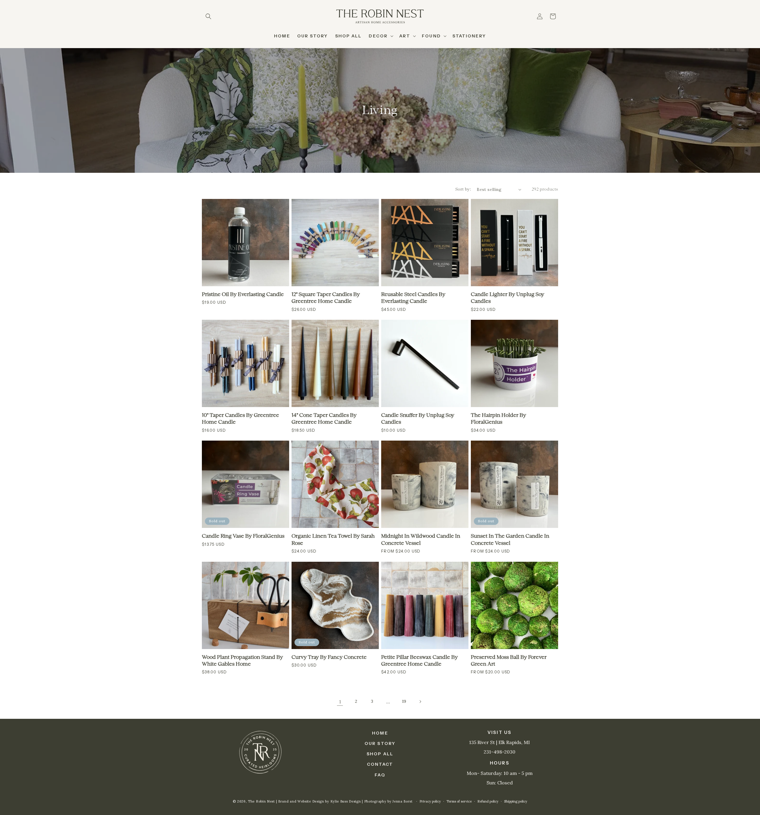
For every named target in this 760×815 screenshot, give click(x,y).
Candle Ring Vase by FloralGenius (243, 536)
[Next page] (420, 701)
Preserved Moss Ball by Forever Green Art (509, 661)
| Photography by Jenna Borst (388, 801)
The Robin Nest (261, 801)
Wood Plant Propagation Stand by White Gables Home (242, 661)
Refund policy (487, 801)
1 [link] (340, 702)
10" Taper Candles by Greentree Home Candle (240, 419)
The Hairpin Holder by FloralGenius (498, 419)
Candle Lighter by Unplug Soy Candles (507, 298)
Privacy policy (430, 801)
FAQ (380, 775)
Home (380, 733)
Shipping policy (515, 801)
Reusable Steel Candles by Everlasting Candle (413, 298)
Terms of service (459, 801)
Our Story (380, 743)
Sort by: (463, 189)
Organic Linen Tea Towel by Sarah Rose (333, 540)
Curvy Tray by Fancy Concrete (329, 657)
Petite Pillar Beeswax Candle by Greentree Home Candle (419, 661)
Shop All (380, 754)
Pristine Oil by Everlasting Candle (243, 294)
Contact (380, 764)
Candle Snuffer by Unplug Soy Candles (417, 419)
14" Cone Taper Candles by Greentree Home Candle (324, 419)
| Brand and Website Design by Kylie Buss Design (319, 801)
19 (404, 701)
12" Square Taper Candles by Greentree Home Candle (326, 298)
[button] (208, 16)
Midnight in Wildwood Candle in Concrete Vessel (420, 540)
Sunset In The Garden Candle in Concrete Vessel (510, 540)
